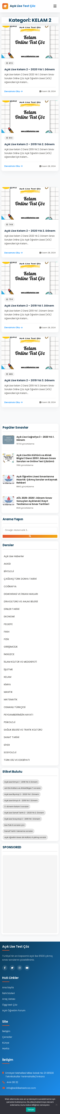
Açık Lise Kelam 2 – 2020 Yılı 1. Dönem (29, 69)
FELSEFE (8, 624)
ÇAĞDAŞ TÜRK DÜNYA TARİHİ (20, 579)
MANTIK (8, 692)
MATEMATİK (10, 699)
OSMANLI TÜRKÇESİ (14, 707)
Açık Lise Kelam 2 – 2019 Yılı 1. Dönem (29, 305)
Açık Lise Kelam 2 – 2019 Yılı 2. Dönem (29, 144)
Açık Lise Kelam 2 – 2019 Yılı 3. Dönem (29, 380)
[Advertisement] (30, 894)
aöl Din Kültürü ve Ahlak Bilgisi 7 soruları (22, 788)
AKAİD (7, 563)
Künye (5, 1042)
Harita (5, 1048)
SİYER (7, 745)
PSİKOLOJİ (9, 722)
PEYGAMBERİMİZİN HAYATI (18, 714)
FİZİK (6, 639)
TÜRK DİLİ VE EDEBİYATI (17, 760)
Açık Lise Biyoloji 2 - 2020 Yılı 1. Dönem (21, 794)
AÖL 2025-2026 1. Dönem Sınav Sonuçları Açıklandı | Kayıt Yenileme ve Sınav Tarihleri (34, 501)
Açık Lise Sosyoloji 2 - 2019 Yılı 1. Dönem (22, 819)
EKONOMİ (9, 616)
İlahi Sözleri (8, 993)
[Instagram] (19, 967)
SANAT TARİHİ (11, 737)
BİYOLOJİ (9, 571)
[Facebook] (4, 967)
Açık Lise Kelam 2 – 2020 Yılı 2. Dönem (29, 231)
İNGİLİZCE (9, 654)
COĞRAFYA (10, 586)
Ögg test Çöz (9, 1004)
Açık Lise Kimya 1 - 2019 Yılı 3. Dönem (21, 782)
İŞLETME (8, 669)
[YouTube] (27, 967)
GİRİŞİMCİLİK (11, 646)
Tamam (31, 1109)
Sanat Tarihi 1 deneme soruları (18, 831)
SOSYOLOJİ (10, 752)
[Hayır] (56, 1104)
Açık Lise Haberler (14, 556)
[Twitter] (12, 967)
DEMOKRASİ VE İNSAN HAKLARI (21, 594)
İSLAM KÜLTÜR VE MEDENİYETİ (20, 661)
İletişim (6, 1031)
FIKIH (6, 631)
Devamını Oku (12, 91)
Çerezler (7, 1037)
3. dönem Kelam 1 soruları (16, 806)
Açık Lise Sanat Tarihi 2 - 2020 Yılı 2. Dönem (24, 812)
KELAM (7, 677)
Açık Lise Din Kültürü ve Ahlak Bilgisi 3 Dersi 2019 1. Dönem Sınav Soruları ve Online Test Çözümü (36, 458)
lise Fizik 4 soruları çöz (14, 825)
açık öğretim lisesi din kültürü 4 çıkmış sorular (25, 837)
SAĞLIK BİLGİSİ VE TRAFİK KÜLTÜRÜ (23, 729)
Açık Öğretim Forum (13, 1010)
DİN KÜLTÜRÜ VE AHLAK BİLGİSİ (21, 601)
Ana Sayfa (8, 987)
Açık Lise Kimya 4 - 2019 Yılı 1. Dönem (21, 800)
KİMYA (7, 684)
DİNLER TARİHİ (11, 609)
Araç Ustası (8, 999)
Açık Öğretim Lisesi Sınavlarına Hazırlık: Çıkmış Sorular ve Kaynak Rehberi (36, 479)
